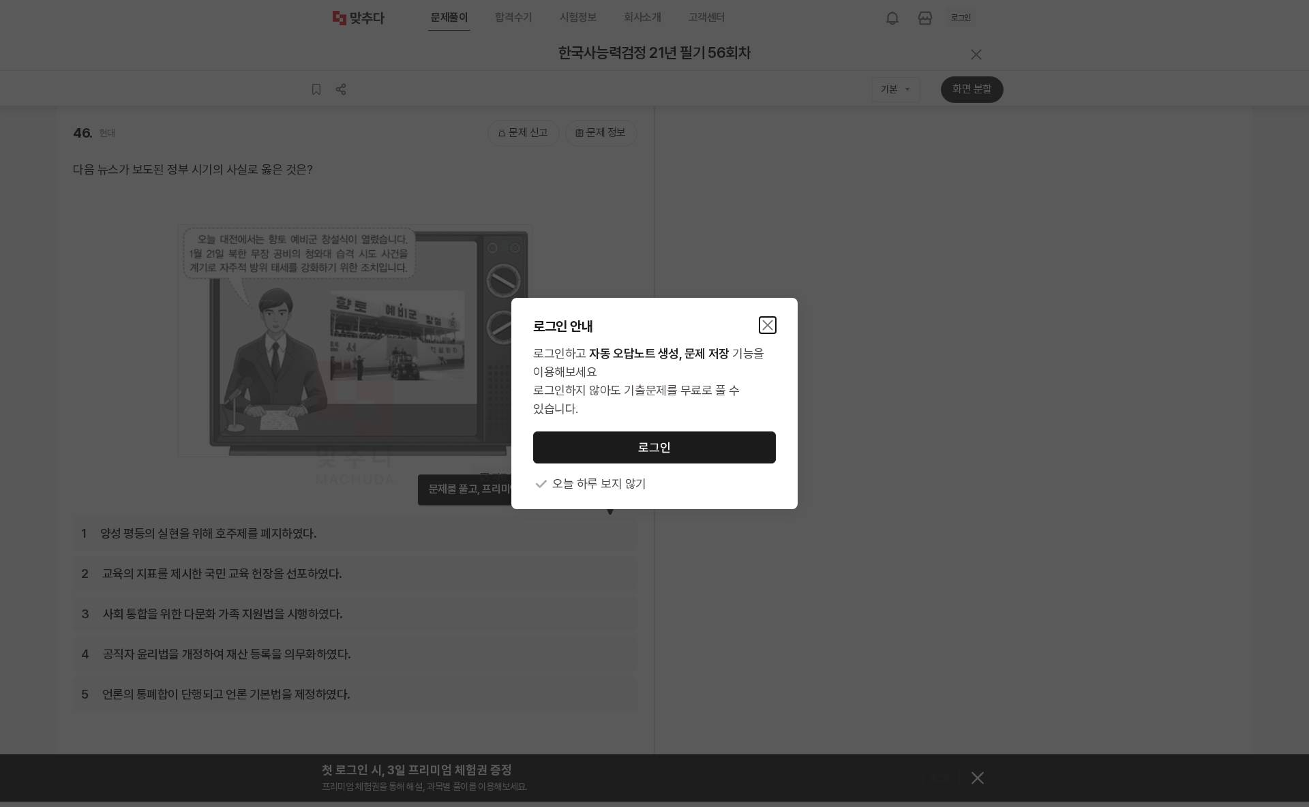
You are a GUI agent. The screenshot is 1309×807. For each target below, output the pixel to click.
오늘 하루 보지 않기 (599, 483)
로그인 (654, 447)
